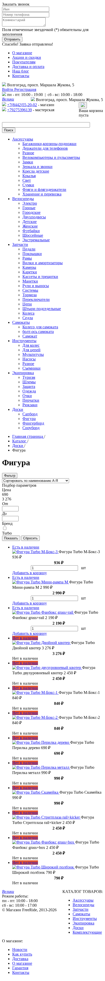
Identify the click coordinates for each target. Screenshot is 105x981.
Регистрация (25, 89)
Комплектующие (87, 932)
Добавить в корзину (29, 573)
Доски (78, 928)
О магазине (22, 53)
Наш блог (20, 71)
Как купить (22, 954)
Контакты (20, 76)
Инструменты (85, 918)
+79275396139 (19, 110)
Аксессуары (83, 900)
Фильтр (9, 476)
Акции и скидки (26, 57)
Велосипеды (83, 905)
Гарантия (20, 968)
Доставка (20, 959)
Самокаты (81, 914)
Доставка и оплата (28, 66)
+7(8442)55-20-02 (22, 105)
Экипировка (83, 923)
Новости (19, 949)
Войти (8, 89)
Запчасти (80, 909)
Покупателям (23, 62)
